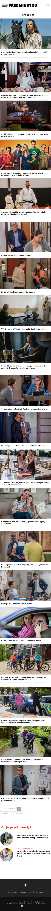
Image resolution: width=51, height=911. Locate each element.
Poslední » (17, 813)
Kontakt (39, 892)
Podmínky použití (27, 892)
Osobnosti (12, 892)
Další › (5, 813)
